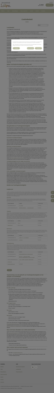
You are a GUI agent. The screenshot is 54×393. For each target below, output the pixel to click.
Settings (16, 48)
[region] (27, 45)
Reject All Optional (30, 48)
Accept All (38, 48)
